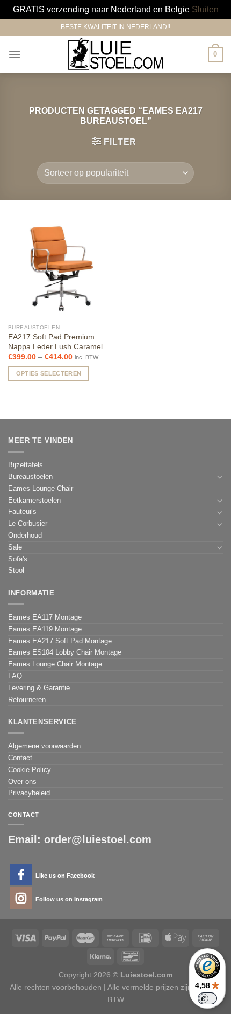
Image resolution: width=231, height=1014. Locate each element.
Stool (16, 570)
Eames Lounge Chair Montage (55, 664)
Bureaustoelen (30, 477)
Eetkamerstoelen (34, 500)
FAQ (15, 676)
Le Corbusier (27, 523)
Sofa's (17, 559)
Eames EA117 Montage (45, 617)
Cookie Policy (29, 770)
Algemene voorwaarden (44, 746)
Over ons (22, 781)
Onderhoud (25, 535)
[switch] (207, 998)
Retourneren (27, 700)
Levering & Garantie (39, 688)
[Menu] (14, 54)
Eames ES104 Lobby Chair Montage (64, 652)
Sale (15, 547)
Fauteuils (22, 512)
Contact (20, 758)
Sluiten (205, 9)
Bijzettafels (25, 465)
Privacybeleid (29, 793)
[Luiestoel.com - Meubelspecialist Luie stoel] (115, 54)
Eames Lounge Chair (40, 488)
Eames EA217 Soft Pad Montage (60, 641)
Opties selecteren (49, 373)
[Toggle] (219, 476)
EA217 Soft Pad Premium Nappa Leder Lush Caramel (55, 342)
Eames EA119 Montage (45, 629)
